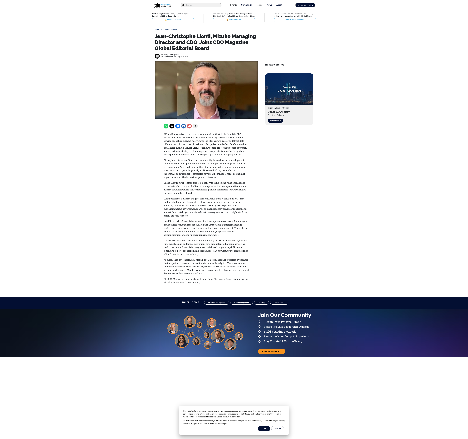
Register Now (275, 120)
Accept (264, 429)
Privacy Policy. (234, 417)
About (279, 5)
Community (246, 5)
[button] (216, 303)
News (269, 5)
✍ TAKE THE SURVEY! (173, 20)
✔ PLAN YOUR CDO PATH (295, 20)
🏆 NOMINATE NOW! (233, 20)
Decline (277, 429)
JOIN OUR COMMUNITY (273, 352)
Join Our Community (305, 5)
